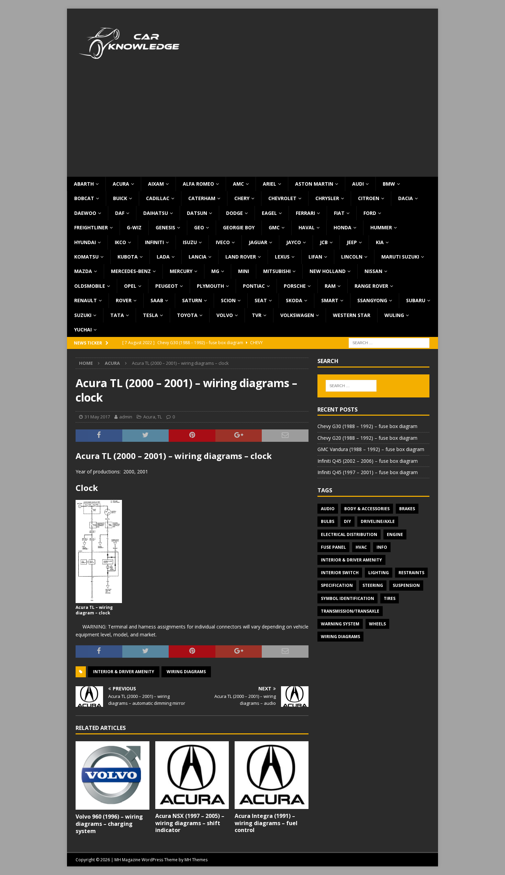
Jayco (293, 242)
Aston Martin (314, 184)
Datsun (197, 213)
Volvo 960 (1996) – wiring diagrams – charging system (109, 824)
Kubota (127, 256)
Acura (121, 184)
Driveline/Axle (378, 521)
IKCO (120, 242)
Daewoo (85, 213)
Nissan (373, 271)
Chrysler (327, 198)
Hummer (381, 227)
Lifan (315, 256)
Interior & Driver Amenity (123, 672)
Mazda (83, 271)
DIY (347, 521)
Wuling (394, 315)
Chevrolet (282, 198)
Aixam (156, 184)
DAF (119, 213)
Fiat (339, 213)
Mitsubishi (277, 271)
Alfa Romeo (198, 184)
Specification (337, 585)
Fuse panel (333, 547)
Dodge (234, 213)
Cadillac (157, 198)
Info (382, 547)
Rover (124, 300)
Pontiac (254, 286)
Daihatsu (155, 213)
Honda (342, 227)
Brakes (407, 509)
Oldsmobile (89, 286)
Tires (389, 598)
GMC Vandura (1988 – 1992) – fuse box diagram (370, 449)
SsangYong (372, 300)
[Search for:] (389, 342)
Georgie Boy (239, 227)
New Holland (328, 271)
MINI (243, 271)
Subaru (415, 300)
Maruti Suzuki (400, 256)
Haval (307, 227)
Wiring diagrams (186, 672)
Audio (328, 509)
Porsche (295, 286)
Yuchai (83, 329)
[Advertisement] (252, 125)
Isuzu (190, 242)
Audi (358, 184)
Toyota (187, 315)
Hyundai (85, 242)
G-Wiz (134, 227)
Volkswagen (297, 315)
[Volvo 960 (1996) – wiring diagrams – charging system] (112, 775)
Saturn (192, 300)
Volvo (224, 315)
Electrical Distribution (349, 534)
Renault (85, 300)
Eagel (269, 213)
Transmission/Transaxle (350, 611)
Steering (372, 585)
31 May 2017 (97, 417)
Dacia (405, 198)
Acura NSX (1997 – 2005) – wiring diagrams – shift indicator (189, 823)
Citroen (368, 198)
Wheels (377, 624)
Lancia (197, 256)
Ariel (269, 184)
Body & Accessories (367, 509)
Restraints (411, 573)
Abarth (84, 184)
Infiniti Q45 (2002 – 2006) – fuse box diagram (367, 461)
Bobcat (84, 198)
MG (215, 271)
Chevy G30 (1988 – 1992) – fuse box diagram (367, 426)
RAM (330, 286)
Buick (120, 198)
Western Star (351, 315)
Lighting (378, 573)
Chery (241, 198)
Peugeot (166, 286)
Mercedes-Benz (131, 271)
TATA (117, 315)
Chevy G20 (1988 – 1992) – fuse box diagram (367, 438)
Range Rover (371, 286)
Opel (130, 286)
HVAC (361, 547)
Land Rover (240, 256)
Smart (329, 300)
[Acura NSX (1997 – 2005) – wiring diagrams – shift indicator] (192, 775)
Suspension (406, 585)
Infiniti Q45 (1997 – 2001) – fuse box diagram (367, 472)
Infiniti (154, 242)
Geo (199, 227)
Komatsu (86, 256)
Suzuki (82, 315)
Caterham (201, 198)
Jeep (352, 242)
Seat (261, 300)
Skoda (294, 300)
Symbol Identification (347, 598)
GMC (274, 227)
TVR (256, 315)
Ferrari (305, 213)
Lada (163, 256)
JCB (324, 242)
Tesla (150, 315)
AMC (238, 184)
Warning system (340, 624)
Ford (369, 213)
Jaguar (258, 242)
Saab (156, 300)
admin (125, 417)
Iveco (223, 242)
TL (159, 417)
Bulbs (327, 521)
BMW (389, 184)
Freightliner (91, 227)
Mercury (181, 271)
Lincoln (351, 256)
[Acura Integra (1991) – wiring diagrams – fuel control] (271, 775)
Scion (228, 300)
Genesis (165, 227)
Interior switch (340, 573)
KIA (380, 242)
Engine (395, 534)
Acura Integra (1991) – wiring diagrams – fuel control (266, 823)
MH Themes (195, 860)
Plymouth (210, 286)
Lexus (282, 256)
